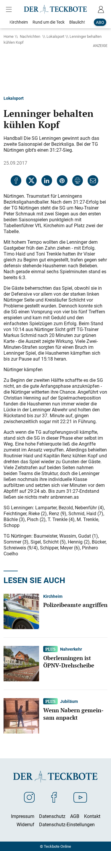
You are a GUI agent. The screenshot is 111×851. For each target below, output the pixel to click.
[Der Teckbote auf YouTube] (80, 797)
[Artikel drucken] (77, 180)
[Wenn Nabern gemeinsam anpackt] (21, 715)
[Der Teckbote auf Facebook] (54, 797)
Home (9, 36)
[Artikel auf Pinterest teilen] (62, 180)
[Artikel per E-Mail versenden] (93, 180)
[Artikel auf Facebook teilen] (16, 180)
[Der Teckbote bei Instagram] (29, 797)
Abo (100, 22)
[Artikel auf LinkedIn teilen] (46, 180)
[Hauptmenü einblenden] (10, 9)
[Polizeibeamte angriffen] (21, 611)
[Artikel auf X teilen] (31, 180)
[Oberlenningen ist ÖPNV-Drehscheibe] (21, 663)
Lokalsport (55, 36)
